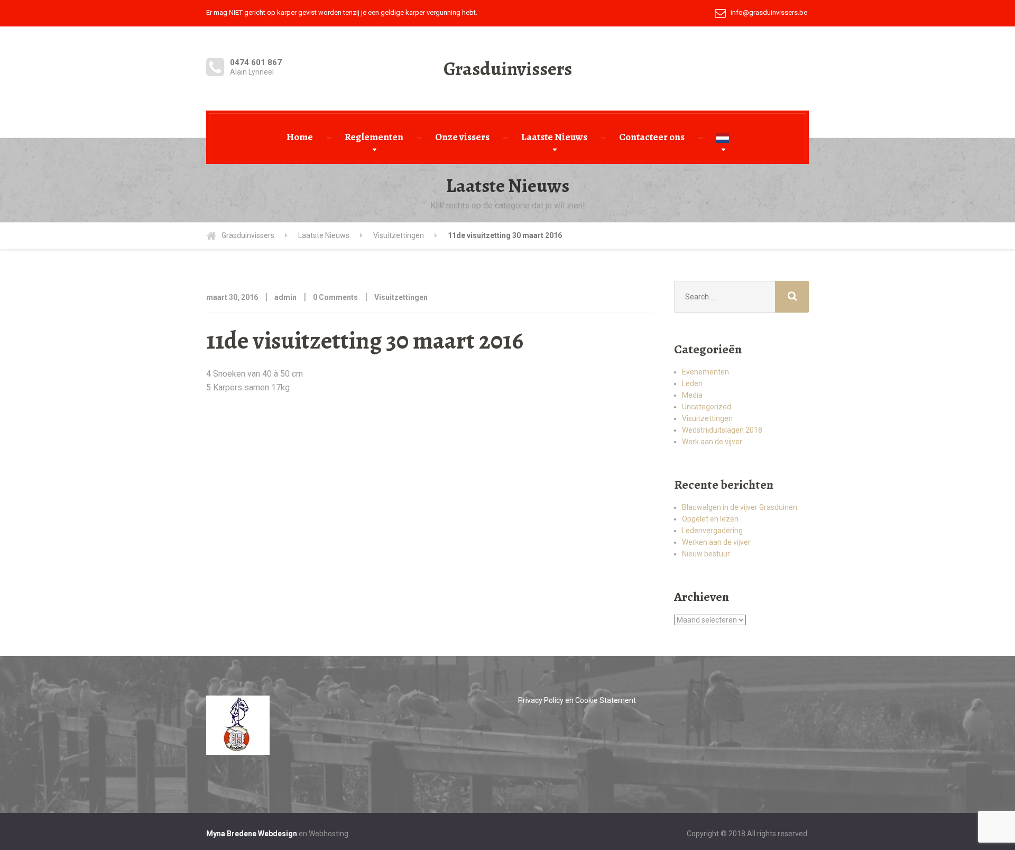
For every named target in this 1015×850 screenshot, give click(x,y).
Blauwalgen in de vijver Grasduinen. (740, 507)
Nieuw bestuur (706, 554)
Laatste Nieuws (554, 137)
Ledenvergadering (712, 530)
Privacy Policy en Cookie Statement (577, 700)
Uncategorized (706, 407)
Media (692, 395)
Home (300, 137)
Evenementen (705, 372)
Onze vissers (462, 137)
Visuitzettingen (401, 297)
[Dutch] (722, 137)
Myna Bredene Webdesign (251, 833)
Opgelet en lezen (710, 519)
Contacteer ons (652, 137)
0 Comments (335, 297)
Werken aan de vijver (716, 542)
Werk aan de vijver (712, 441)
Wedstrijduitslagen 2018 (722, 430)
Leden (692, 383)
